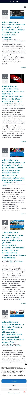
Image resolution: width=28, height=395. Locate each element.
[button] (26, 364)
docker (18, 345)
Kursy (11, 105)
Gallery (19, 14)
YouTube (11, 41)
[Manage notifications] (24, 391)
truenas (18, 41)
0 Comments (23, 41)
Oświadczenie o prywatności (14, 392)
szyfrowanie (21, 184)
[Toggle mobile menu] (25, 7)
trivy (20, 345)
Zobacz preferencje (14, 389)
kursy (16, 105)
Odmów (14, 385)
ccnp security (20, 261)
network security (5, 262)
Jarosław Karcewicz (7, 39)
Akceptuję (14, 381)
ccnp (16, 261)
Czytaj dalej (23, 67)
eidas (18, 184)
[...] (20, 137)
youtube (4, 347)
